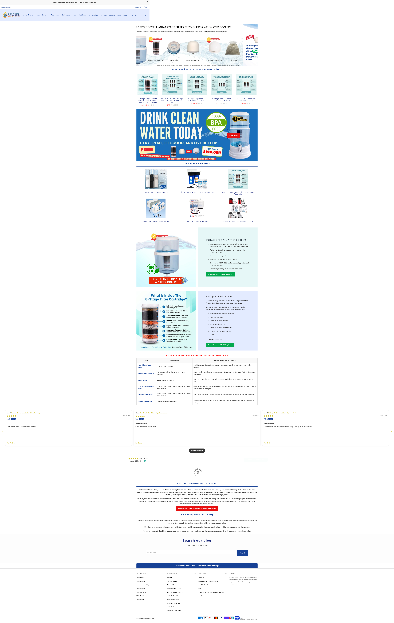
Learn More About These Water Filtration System (197, 509)
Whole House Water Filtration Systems (197, 182)
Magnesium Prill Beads (146, 373)
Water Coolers (140, 581)
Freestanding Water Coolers (155, 182)
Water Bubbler (140, 596)
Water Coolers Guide (173, 596)
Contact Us (201, 577)
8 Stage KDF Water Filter (220, 296)
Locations (201, 596)
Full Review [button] (11, 443)
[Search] (144, 15)
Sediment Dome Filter (145, 395)
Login (139, 7)
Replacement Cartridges (143, 585)
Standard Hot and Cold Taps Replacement (154, 413)
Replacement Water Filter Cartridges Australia (238, 182)
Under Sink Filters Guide (174, 610)
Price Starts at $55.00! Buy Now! (220, 345)
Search (242, 553)
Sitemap (169, 577)
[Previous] (139, 45)
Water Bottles (140, 599)
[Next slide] (391, 431)
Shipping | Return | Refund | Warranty (208, 581)
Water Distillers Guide (173, 607)
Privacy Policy (171, 585)
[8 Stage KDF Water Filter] (166, 321)
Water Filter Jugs (141, 592)
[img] (11, 416)
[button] (29, 15)
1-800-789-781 (6, 7)
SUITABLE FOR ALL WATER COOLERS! (226, 240)
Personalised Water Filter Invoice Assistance (211, 592)
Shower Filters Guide (173, 599)
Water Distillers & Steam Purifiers (238, 210)
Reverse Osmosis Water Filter (155, 210)
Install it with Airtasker (204, 585)
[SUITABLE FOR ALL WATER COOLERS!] (166, 257)
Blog (199, 588)
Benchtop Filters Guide (173, 603)
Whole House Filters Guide (175, 592)
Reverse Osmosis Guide (174, 588)
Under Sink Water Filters (197, 210)
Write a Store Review (256, 460)
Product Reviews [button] (197, 450)
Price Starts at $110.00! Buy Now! (220, 274)
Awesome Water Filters (148, 618)
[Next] (255, 45)
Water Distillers (140, 588)
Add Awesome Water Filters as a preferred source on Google (197, 566)
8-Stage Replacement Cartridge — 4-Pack (282, 413)
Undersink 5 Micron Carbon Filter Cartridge (26, 413)
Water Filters (140, 577)
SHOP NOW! (233, 135)
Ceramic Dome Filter (145, 402)
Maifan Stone (142, 380)
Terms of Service (172, 581)
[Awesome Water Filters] (11, 15)
